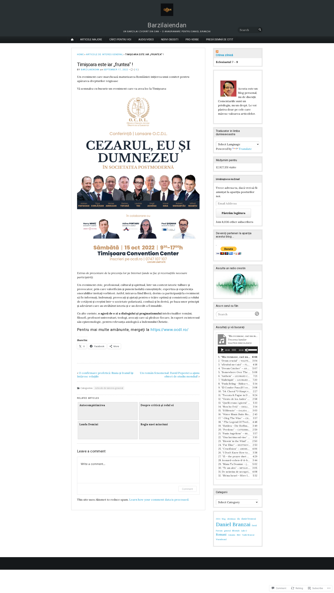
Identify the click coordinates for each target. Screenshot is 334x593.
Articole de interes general (104, 54)
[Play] (222, 350)
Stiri (238, 535)
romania (231, 535)
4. (234, 368)
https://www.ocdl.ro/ (169, 329)
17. (234, 418)
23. (234, 441)
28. (234, 460)
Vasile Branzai (248, 535)
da (238, 518)
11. (234, 395)
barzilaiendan (90, 69)
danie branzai (248, 518)
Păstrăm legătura (233, 213)
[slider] (252, 349)
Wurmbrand (221, 539)
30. (234, 467)
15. (234, 410)
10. (234, 391)
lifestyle (236, 530)
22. (234, 437)
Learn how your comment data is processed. (159, 499)
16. (234, 414)
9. (234, 387)
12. (234, 399)
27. (234, 456)
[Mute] (246, 350)
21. (234, 433)
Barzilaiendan (167, 25)
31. (234, 471)
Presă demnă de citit (219, 39)
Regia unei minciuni (154, 424)
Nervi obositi (169, 39)
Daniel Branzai (233, 524)
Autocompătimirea (92, 405)
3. (234, 364)
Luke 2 (244, 530)
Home (80, 54)
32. (234, 475)
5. (234, 372)
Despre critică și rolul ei (157, 405)
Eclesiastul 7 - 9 (227, 62)
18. (234, 422)
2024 (218, 519)
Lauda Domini (88, 424)
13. (234, 402)
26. (234, 452)
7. (234, 379)
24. (234, 444)
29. (234, 464)
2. (234, 360)
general (227, 530)
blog (223, 519)
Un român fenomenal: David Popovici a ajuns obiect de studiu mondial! (170, 374)
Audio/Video (146, 39)
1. (234, 356)
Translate (245, 149)
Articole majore (91, 39)
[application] (238, 349)
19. (234, 425)
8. (234, 383)
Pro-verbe (192, 39)
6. (234, 376)
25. (234, 448)
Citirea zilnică (224, 55)
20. (234, 429)
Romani (221, 534)
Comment (187, 488)
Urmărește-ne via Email (228, 179)
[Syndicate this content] (238, 51)
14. (234, 406)
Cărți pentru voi (120, 39)
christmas (231, 519)
